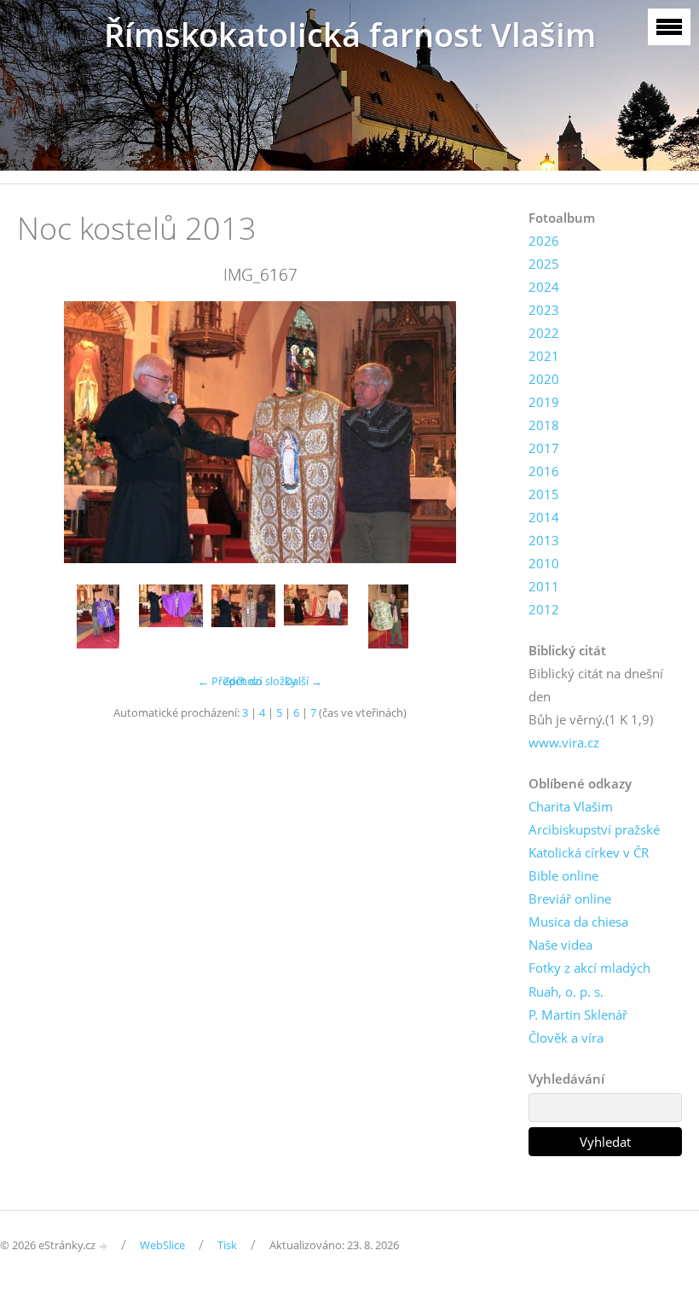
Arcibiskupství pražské (594, 829)
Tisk (227, 1245)
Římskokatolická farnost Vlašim (350, 34)
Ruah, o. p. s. (566, 991)
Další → (303, 681)
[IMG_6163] (98, 616)
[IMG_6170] (388, 616)
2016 (544, 471)
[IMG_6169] (316, 616)
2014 (544, 517)
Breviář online (570, 898)
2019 (544, 401)
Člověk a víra (566, 1037)
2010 (544, 563)
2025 (544, 263)
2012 (544, 609)
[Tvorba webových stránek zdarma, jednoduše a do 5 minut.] (104, 1246)
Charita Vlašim (571, 806)
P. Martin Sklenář (578, 1014)
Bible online (563, 875)
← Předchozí (230, 681)
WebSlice (162, 1245)
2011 (544, 586)
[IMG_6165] (171, 616)
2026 (544, 240)
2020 (544, 378)
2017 (544, 448)
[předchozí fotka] (45, 432)
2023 (544, 309)
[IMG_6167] (243, 616)
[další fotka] (475, 432)
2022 (544, 332)
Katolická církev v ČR (589, 852)
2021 (544, 355)
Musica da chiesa (578, 921)
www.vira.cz (564, 742)
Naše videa (560, 944)
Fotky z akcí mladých (589, 967)
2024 (544, 286)
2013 (544, 540)
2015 (544, 494)
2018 (544, 424)
